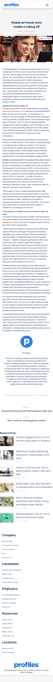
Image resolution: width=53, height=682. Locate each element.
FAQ (3, 553)
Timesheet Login (8, 636)
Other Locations (8, 653)
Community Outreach (10, 545)
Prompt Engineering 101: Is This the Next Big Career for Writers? (33, 439)
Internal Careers (8, 549)
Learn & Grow (7, 620)
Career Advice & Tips (10, 582)
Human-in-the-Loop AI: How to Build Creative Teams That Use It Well (33, 471)
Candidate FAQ (8, 578)
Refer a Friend (7, 632)
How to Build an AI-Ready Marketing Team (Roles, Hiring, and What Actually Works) (32, 501)
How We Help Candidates (11, 570)
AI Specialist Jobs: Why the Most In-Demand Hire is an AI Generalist (34, 485)
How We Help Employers (11, 595)
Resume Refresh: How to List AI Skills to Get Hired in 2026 (32, 515)
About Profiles (7, 541)
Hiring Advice (7, 42)
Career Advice (7, 38)
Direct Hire (6, 607)
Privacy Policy (23, 670)
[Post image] (7, 441)
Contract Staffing (9, 603)
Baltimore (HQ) (7, 649)
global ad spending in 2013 (13, 111)
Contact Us (6, 558)
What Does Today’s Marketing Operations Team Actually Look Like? (32, 455)
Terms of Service (35, 670)
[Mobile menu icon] (47, 4)
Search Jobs (6, 574)
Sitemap (29, 672)
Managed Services (9, 599)
